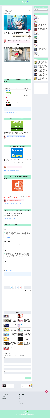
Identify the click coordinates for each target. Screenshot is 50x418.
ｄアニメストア (9, 237)
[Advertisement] (17, 70)
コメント (5, 357)
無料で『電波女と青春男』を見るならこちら (11, 112)
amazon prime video (22, 405)
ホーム (17, 414)
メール (5, 367)
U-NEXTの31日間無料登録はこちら (9, 218)
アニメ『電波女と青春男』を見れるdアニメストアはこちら (13, 203)
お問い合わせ (4, 398)
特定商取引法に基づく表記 (30, 414)
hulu (19, 398)
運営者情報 (20, 414)
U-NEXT (19, 215)
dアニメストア (21, 403)
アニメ (30, 290)
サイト (5, 371)
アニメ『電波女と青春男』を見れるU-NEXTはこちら (12, 170)
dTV (19, 401)
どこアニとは (4, 396)
